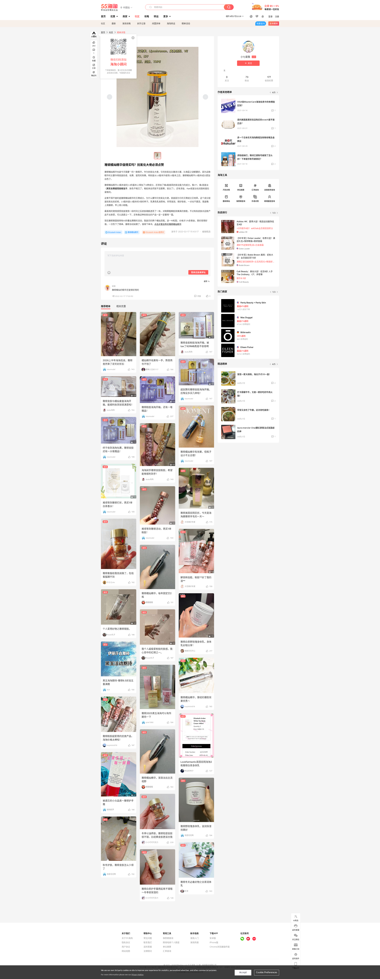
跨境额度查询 (269, 201)
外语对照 (255, 201)
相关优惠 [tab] (121, 306)
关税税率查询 (269, 190)
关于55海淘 (127, 938)
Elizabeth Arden (114, 232)
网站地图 (126, 951)
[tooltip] (118, 56)
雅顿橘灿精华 (133, 232)
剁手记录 (141, 23)
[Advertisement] (248, 467)
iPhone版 (214, 942)
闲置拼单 (156, 23)
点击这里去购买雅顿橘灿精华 (167, 224)
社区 (103, 23)
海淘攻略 (126, 23)
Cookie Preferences (266, 972)
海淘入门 (194, 938)
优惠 (112, 16)
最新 (114, 23)
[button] (126, 7)
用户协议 (126, 947)
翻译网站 (226, 201)
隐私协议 (126, 942)
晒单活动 (186, 23)
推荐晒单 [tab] (105, 306)
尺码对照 (226, 190)
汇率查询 (255, 190)
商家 (125, 16)
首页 (103, 32)
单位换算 (240, 190)
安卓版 (213, 938)
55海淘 (109, 7)
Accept (243, 972)
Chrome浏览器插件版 (220, 947)
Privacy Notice (137, 975)
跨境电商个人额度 (171, 942)
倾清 (113, 286)
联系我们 (148, 942)
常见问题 (148, 938)
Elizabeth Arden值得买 (155, 232)
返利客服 (148, 947)
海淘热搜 (194, 942)
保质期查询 (240, 201)
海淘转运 (171, 23)
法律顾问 (148, 951)
